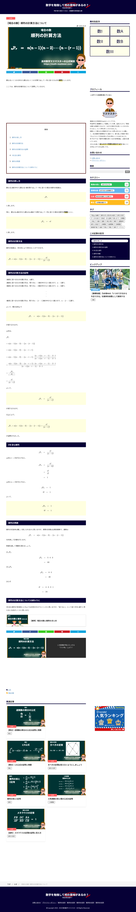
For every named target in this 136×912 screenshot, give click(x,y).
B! (78, 72)
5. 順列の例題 (96, 254)
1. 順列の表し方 (97, 241)
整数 (103, 221)
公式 (9, 690)
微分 (105, 227)
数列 (115, 227)
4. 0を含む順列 (96, 250)
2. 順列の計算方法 (97, 244)
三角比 (93, 221)
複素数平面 (94, 227)
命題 (98, 221)
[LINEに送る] (46, 72)
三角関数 (103, 224)
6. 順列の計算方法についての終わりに (104, 257)
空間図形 (121, 221)
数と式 (115, 218)
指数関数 (110, 224)
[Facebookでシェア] (30, 72)
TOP (9, 884)
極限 (101, 227)
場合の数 (11, 693)
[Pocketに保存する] (62, 72)
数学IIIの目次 (100, 903)
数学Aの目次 (71, 903)
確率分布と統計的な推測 (108, 215)
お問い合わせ (96, 158)
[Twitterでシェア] (14, 72)
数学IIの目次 (80, 903)
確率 (115, 221)
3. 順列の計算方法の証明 (100, 247)
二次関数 (122, 218)
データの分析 (95, 218)
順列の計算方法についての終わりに (24, 167)
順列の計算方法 (16, 143)
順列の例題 (15, 161)
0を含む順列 (15, 155)
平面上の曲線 (95, 215)
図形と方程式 (95, 224)
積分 (110, 227)
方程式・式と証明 (106, 218)
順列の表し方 (16, 137)
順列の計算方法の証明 (19, 149)
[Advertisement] (46, 105)
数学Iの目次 (61, 903)
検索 (127, 172)
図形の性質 (120, 215)
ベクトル (121, 227)
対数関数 (118, 224)
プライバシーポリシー (99, 160)
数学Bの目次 (90, 903)
